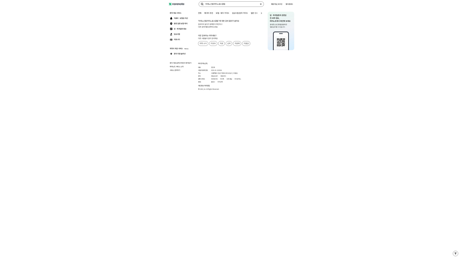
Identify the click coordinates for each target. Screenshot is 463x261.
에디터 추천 (208, 13)
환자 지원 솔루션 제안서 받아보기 (180, 63)
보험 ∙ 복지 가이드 (222, 13)
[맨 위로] (455, 253)
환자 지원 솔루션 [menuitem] (179, 54)
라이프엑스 (238, 79)
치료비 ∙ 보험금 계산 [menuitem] (181, 18)
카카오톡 (220, 82)
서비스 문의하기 (175, 70)
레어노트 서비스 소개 (176, 67)
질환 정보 (254, 13)
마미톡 (222, 79)
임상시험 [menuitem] (177, 34)
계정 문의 (223, 76)
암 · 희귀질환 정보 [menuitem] (180, 29)
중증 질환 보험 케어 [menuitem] (180, 23)
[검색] (202, 4)
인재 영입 (229, 79)
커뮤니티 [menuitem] (177, 39)
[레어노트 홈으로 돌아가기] (176, 4)
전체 (199, 13)
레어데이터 (214, 79)
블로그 (213, 82)
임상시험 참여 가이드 (240, 13)
